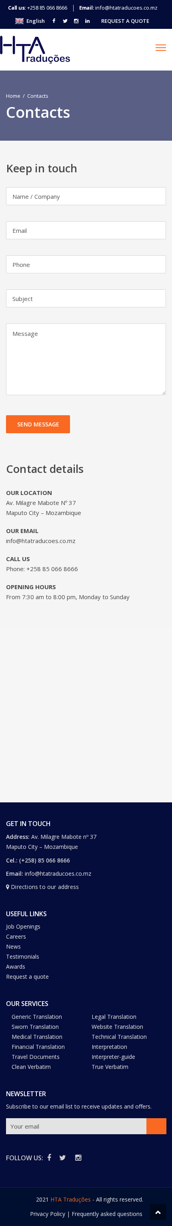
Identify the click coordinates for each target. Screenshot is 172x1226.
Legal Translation (114, 1016)
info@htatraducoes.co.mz (126, 7)
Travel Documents (36, 1056)
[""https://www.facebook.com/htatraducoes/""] (54, 21)
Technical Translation (119, 1036)
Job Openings (23, 926)
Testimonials (22, 956)
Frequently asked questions (107, 1214)
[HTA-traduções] (35, 50)
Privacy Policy (47, 1214)
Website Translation (117, 1026)
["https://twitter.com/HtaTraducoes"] (65, 21)
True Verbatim (110, 1066)
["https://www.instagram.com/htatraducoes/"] (76, 21)
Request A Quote (125, 20)
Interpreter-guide (113, 1056)
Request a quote (27, 976)
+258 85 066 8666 (47, 7)
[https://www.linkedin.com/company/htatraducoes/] (87, 21)
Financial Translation (38, 1046)
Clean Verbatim (31, 1066)
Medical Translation (37, 1036)
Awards (15, 966)
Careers (16, 936)
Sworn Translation (35, 1026)
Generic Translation (37, 1016)
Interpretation (109, 1046)
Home (13, 95)
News (13, 946)
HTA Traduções (70, 1199)
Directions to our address (45, 887)
